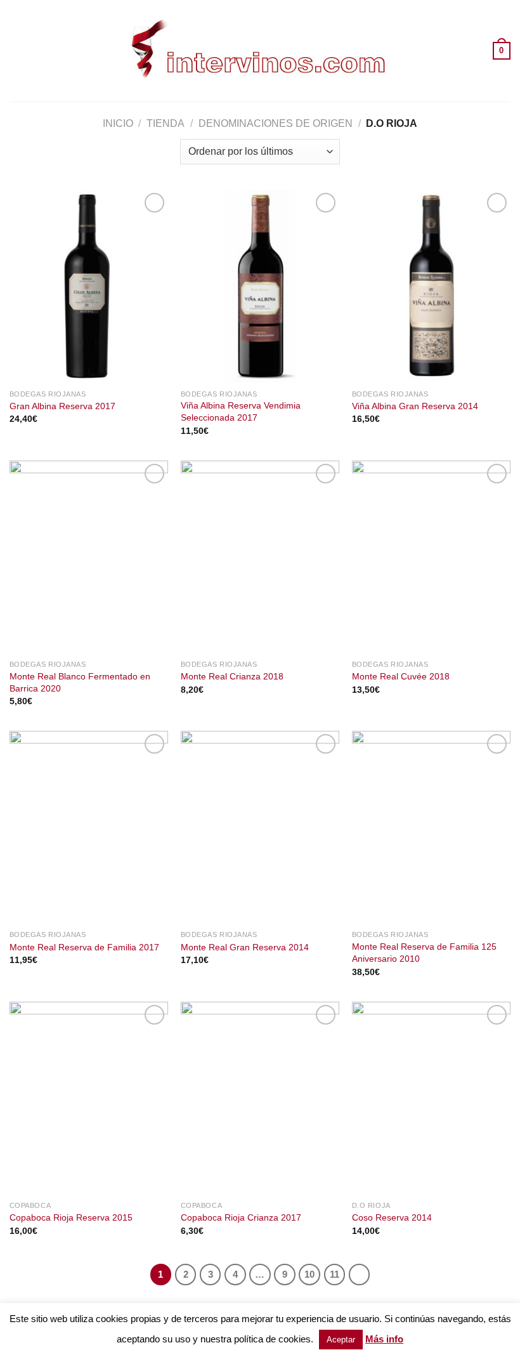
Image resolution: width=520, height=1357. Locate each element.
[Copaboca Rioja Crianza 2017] (260, 1098)
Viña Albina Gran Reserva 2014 (415, 406)
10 (309, 1274)
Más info (384, 1339)
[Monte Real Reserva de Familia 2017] (89, 827)
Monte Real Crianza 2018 (232, 676)
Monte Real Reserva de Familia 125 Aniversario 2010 (424, 952)
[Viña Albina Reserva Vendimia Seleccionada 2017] (260, 286)
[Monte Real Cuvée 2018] (431, 557)
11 (334, 1274)
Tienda (165, 123)
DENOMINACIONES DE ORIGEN (275, 123)
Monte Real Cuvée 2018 (401, 676)
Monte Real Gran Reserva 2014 (245, 947)
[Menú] (17, 50)
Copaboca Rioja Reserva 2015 (71, 1217)
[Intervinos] (260, 50)
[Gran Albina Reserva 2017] (89, 286)
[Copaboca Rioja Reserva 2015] (89, 1098)
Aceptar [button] (341, 1339)
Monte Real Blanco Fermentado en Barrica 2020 (80, 682)
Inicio (118, 123)
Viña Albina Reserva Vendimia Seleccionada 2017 (241, 411)
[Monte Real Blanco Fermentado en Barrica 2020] (89, 557)
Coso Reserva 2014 (392, 1217)
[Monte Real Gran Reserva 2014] (260, 827)
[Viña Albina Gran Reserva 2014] (431, 286)
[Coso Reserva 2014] (431, 1098)
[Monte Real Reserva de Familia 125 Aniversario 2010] (431, 827)
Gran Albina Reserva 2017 (62, 406)
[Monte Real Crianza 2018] (260, 557)
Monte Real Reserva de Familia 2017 (84, 947)
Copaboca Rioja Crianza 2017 (241, 1217)
